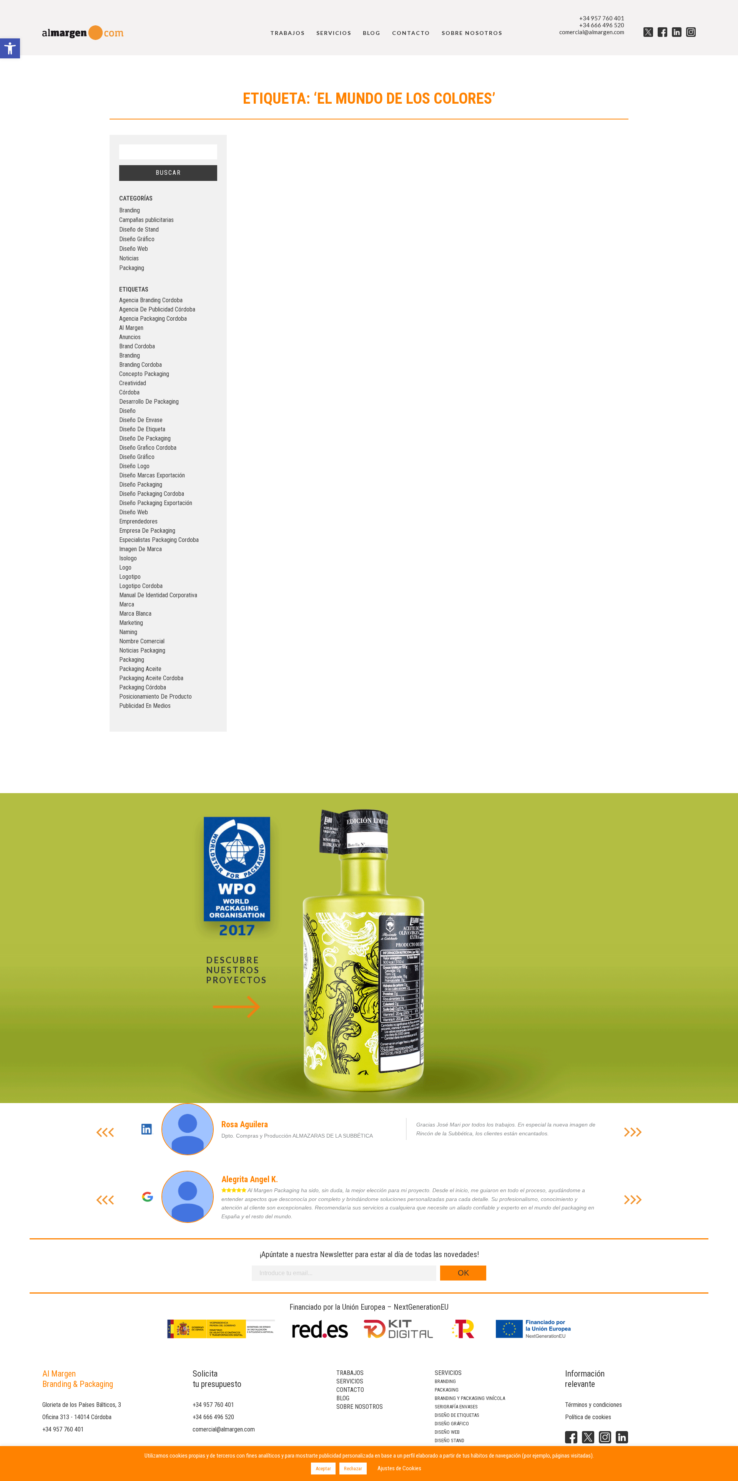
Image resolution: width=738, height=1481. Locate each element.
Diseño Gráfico (137, 239)
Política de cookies (588, 1417)
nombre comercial (142, 641)
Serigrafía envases (456, 1407)
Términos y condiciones (593, 1404)
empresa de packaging (147, 530)
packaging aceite (140, 669)
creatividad (132, 383)
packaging (131, 659)
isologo (128, 558)
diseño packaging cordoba (151, 493)
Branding (129, 210)
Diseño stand (449, 1440)
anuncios (130, 337)
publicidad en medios (145, 705)
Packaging (131, 268)
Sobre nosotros (472, 33)
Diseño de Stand (139, 229)
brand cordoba (137, 346)
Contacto (411, 33)
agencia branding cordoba (151, 300)
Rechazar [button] (353, 1468)
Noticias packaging (142, 650)
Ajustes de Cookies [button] (399, 1468)
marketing (131, 622)
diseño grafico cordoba (147, 447)
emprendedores (138, 521)
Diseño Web (133, 248)
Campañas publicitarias (146, 220)
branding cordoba (140, 364)
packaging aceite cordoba (151, 678)
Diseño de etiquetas (457, 1415)
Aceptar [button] (323, 1468)
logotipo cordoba (141, 586)
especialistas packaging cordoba (159, 539)
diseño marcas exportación (152, 475)
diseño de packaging (145, 438)
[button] (10, 48)
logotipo (130, 576)
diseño (127, 410)
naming (128, 632)
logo (125, 567)
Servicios (333, 33)
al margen (131, 327)
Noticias (129, 258)
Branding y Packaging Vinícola (470, 1398)
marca (126, 604)
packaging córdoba (142, 687)
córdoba (129, 392)
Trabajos (287, 33)
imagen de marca (140, 549)
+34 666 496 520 (601, 25)
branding (129, 355)
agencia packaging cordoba (153, 318)
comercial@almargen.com (591, 31)
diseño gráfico (137, 457)
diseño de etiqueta (142, 429)
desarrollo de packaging (149, 401)
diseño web (133, 512)
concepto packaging (144, 374)
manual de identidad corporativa (158, 595)
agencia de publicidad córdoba (157, 309)
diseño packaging (140, 484)
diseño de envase (141, 420)
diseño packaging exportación (155, 503)
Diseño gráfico (452, 1423)
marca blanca (135, 613)
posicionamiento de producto (155, 696)
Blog (372, 33)
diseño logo (134, 466)
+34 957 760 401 (601, 18)
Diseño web (447, 1432)
